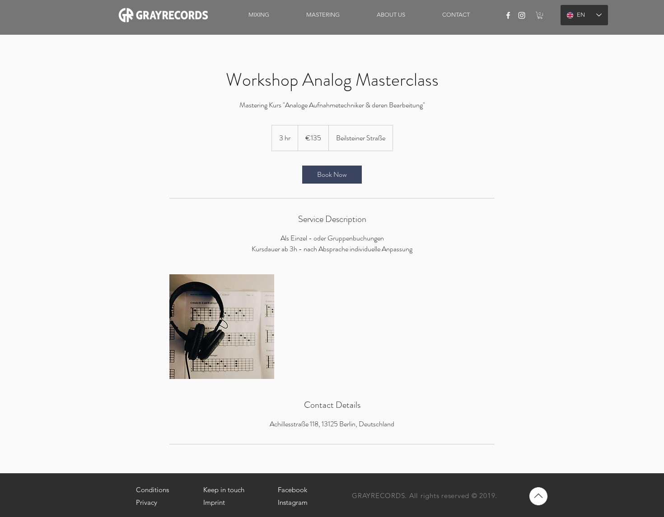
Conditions (152, 489)
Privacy (146, 502)
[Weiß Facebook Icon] (508, 15)
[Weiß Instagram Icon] (521, 15)
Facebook (292, 489)
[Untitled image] (221, 326)
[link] (540, 15)
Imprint (214, 502)
